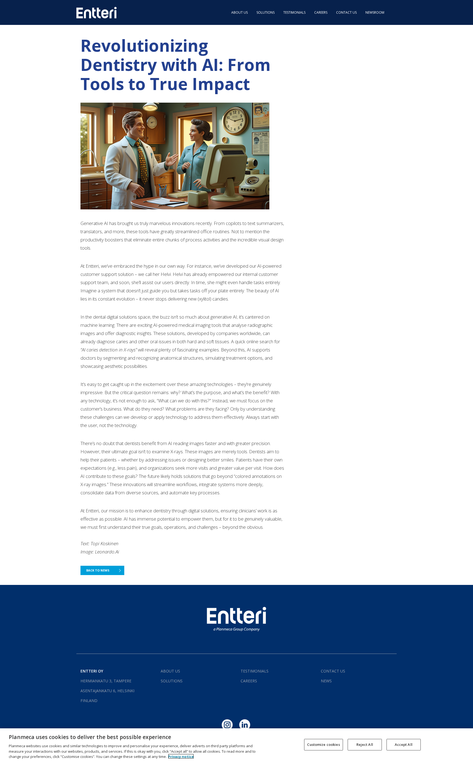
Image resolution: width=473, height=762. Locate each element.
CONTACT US (346, 12)
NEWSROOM (374, 12)
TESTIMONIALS (294, 12)
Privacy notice (181, 756)
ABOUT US (239, 12)
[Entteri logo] (96, 12)
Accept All (404, 744)
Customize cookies (323, 744)
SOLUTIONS (265, 12)
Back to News (97, 570)
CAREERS (320, 12)
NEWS (326, 680)
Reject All (364, 744)
